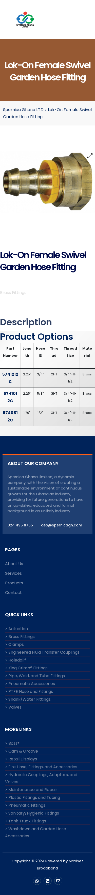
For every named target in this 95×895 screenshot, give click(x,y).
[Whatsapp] (37, 881)
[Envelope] (58, 881)
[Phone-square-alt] (48, 881)
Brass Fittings (13, 292)
